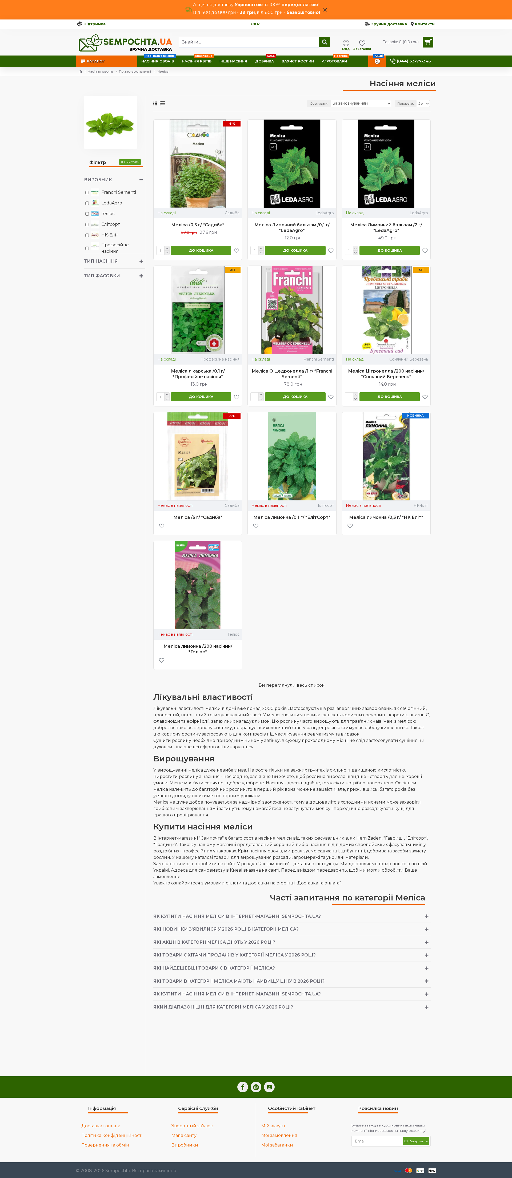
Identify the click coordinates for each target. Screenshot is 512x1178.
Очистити (131, 162)
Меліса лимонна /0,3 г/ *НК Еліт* (386, 517)
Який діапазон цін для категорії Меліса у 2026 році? (223, 1007)
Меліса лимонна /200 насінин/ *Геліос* (197, 649)
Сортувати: (319, 103)
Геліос (233, 634)
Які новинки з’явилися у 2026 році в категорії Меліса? (226, 929)
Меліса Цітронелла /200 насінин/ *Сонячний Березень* (386, 374)
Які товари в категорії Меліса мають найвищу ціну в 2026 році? (239, 981)
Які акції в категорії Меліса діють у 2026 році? (214, 942)
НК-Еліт (421, 505)
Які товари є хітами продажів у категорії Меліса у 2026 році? (234, 955)
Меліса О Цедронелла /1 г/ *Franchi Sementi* (292, 374)
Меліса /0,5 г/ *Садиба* (197, 224)
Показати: (405, 103)
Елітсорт (326, 505)
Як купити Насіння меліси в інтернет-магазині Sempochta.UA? (237, 916)
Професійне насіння (220, 359)
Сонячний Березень (408, 359)
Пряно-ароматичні (135, 71)
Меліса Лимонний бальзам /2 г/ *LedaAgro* (386, 227)
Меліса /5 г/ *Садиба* (197, 517)
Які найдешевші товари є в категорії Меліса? (214, 968)
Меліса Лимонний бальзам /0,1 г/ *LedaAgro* (292, 227)
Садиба (232, 213)
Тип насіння (101, 261)
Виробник (98, 179)
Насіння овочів (100, 71)
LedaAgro (324, 213)
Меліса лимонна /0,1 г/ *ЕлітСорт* (291, 517)
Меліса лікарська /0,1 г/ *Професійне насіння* (198, 374)
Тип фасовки (102, 275)
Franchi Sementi (318, 359)
